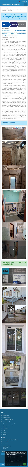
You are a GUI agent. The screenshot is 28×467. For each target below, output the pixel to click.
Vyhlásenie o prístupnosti (8, 419)
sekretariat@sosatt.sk (7, 441)
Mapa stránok (5, 428)
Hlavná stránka (5, 9)
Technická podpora (6, 417)
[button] (20, 1)
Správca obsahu (6, 415)
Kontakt (4, 432)
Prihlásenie (24, 1)
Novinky (4, 434)
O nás (4, 430)
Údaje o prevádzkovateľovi (8, 426)
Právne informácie (6, 421)
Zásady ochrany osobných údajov (9, 423)
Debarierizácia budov (7, 10)
